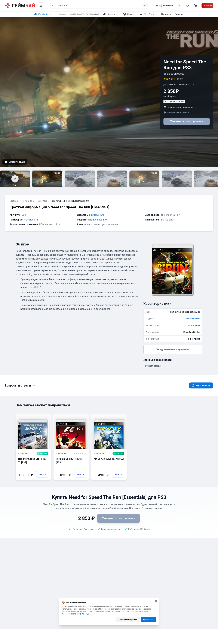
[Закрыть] (155, 601)
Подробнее (89, 614)
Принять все (148, 620)
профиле (80, 614)
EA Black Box (100, 219)
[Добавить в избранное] (46, 416)
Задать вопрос (203, 385)
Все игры (62, 14)
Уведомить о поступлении (186, 121)
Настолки (166, 14)
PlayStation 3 (28, 201)
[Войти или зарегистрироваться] (179, 5)
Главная (14, 201)
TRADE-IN (207, 6)
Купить (42, 474)
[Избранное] (187, 5)
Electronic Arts (96, 214)
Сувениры (180, 14)
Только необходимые (128, 620)
